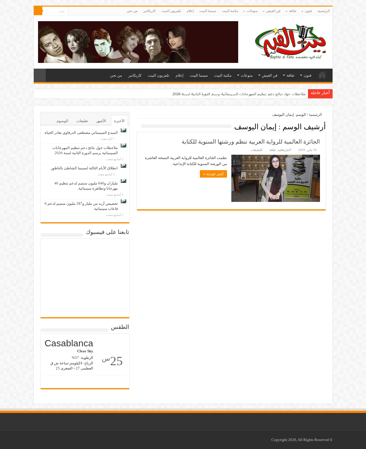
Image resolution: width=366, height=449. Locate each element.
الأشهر (101, 121)
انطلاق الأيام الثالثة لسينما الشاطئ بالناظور (84, 168)
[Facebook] (77, 11)
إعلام (190, 11)
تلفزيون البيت (171, 11)
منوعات (252, 11)
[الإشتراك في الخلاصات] (138, 126)
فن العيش (273, 11)
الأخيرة (119, 121)
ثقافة (292, 11)
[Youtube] (72, 11)
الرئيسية (324, 11)
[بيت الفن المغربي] (291, 40)
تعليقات (82, 121)
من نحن (132, 11)
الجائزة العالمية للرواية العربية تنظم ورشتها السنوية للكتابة (251, 141)
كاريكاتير (149, 11)
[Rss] (83, 11)
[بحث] (38, 11)
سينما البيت (207, 11)
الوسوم (62, 121)
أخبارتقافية (284, 150)
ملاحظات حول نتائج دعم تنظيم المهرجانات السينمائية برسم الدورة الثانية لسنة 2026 (239, 94)
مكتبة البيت (230, 11)
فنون (308, 11)
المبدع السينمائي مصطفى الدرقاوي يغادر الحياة (81, 132)
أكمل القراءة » (213, 174)
